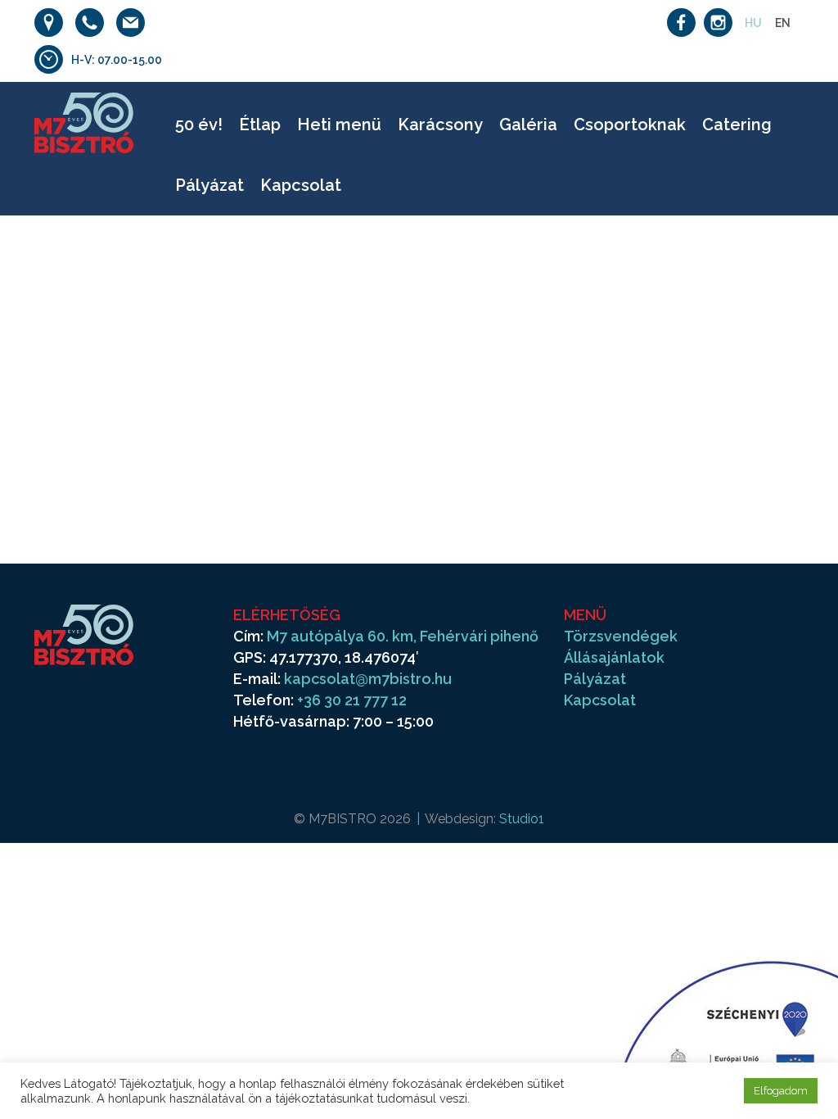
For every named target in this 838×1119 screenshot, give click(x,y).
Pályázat (209, 185)
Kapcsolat (300, 185)
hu (753, 22)
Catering (737, 124)
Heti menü (339, 124)
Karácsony (440, 124)
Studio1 (521, 819)
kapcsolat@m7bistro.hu (368, 678)
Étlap (260, 124)
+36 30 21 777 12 (352, 700)
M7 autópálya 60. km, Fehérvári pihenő (402, 636)
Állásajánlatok (614, 657)
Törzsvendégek (621, 636)
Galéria (528, 124)
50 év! (199, 124)
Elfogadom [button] (781, 1091)
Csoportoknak (630, 124)
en (783, 22)
